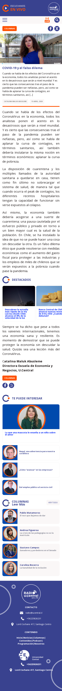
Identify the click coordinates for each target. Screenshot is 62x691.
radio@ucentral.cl (34, 612)
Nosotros (39, 643)
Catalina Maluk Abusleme (15, 101)
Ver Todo (53, 502)
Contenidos (25, 640)
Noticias (28, 637)
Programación (25, 643)
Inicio (19, 637)
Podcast (37, 640)
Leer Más (18, 504)
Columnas (9, 28)
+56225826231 (34, 618)
